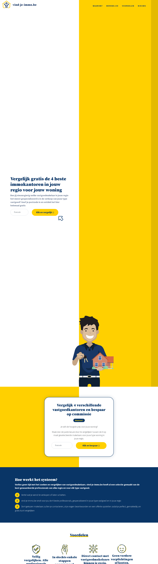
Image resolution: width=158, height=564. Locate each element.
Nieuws (142, 6)
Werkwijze (112, 6)
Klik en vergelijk (44, 212)
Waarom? (98, 6)
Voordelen (128, 6)
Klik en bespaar (90, 445)
